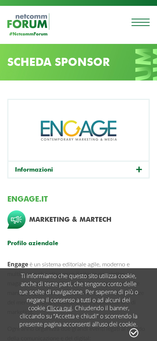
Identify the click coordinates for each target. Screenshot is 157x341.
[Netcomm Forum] (28, 24)
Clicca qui (59, 308)
